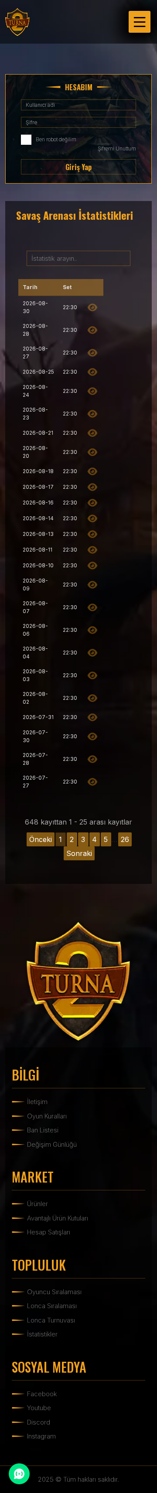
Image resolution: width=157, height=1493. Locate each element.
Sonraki (79, 853)
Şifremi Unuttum (117, 148)
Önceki (40, 839)
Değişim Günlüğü (52, 1144)
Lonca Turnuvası (51, 1320)
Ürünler (37, 1204)
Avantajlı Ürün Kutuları (57, 1218)
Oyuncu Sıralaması (54, 1292)
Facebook (42, 1394)
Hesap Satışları (48, 1232)
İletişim (37, 1102)
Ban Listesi (42, 1130)
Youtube (39, 1408)
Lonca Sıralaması (52, 1306)
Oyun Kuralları (47, 1116)
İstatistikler (42, 1334)
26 (125, 839)
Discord (38, 1422)
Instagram (41, 1436)
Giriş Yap (78, 167)
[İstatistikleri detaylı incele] (92, 307)
